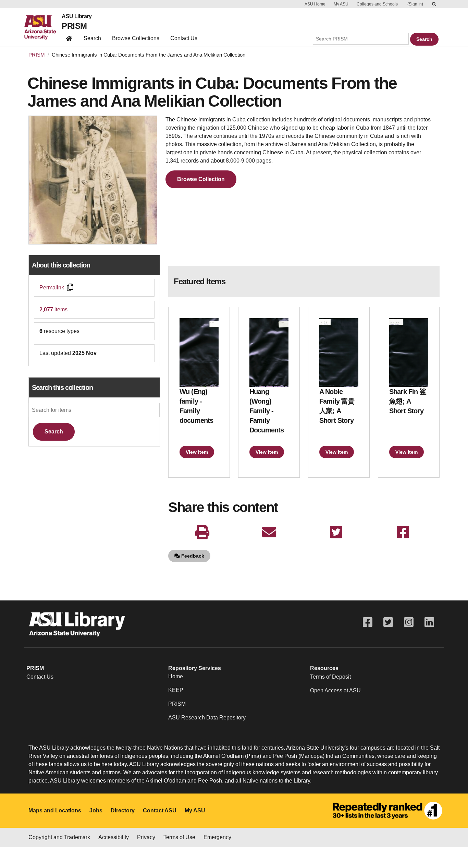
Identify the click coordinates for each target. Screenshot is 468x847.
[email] (269, 532)
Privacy (146, 837)
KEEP (175, 690)
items (53, 309)
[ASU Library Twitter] (388, 622)
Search (92, 38)
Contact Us (183, 38)
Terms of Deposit (330, 677)
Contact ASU (159, 810)
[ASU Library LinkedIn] (429, 622)
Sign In (415, 4)
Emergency (217, 837)
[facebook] (402, 532)
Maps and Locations (54, 810)
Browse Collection (201, 179)
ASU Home (315, 4)
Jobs (95, 810)
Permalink (51, 287)
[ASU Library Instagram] (408, 622)
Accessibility (113, 837)
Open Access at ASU (335, 690)
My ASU (341, 4)
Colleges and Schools (377, 4)
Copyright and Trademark (59, 837)
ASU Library (76, 16)
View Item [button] (197, 452)
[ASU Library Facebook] (367, 622)
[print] (202, 532)
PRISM (74, 26)
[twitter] (336, 532)
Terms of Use (179, 837)
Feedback (192, 556)
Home (175, 676)
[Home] (43, 27)
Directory (123, 810)
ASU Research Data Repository (207, 717)
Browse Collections (135, 38)
